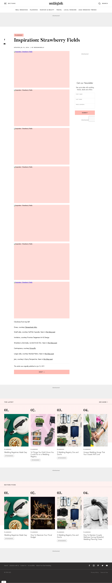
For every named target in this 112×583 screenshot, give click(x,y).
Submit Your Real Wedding (43, 565)
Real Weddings (22, 9)
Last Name (79, 99)
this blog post (50, 332)
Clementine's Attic (31, 327)
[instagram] (93, 565)
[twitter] (102, 565)
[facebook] (89, 565)
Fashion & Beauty (47, 9)
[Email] (4, 44)
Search (6, 565)
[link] (56, 3)
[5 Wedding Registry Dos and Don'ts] (69, 430)
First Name (79, 94)
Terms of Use (104, 572)
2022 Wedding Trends (88, 9)
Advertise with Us (14, 565)
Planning (34, 9)
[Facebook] (4, 40)
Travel (59, 9)
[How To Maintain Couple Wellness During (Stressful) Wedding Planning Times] (95, 513)
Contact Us (23, 565)
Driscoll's (33, 348)
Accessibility (31, 565)
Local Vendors (70, 9)
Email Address (80, 104)
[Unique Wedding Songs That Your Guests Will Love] (95, 430)
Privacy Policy (95, 572)
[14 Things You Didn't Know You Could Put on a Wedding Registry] (43, 430)
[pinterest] (98, 565)
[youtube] (106, 565)
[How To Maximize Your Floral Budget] (43, 513)
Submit (85, 113)
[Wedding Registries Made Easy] (16, 430)
